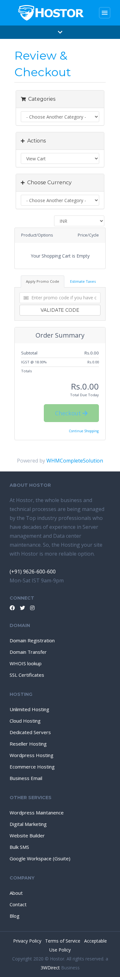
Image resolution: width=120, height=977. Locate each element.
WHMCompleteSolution (74, 460)
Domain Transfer (28, 652)
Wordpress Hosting (31, 755)
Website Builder (27, 835)
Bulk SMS (19, 847)
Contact (18, 904)
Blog (15, 916)
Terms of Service (63, 941)
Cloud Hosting (25, 721)
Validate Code (60, 310)
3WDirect (50, 968)
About (16, 893)
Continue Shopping (84, 431)
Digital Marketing (28, 824)
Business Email (26, 778)
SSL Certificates (27, 675)
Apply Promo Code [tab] (42, 281)
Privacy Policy (28, 941)
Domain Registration (32, 640)
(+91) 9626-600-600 (33, 571)
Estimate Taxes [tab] (83, 281)
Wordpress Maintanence (37, 812)
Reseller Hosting (28, 743)
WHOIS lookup (26, 663)
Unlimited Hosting (29, 709)
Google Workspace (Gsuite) (40, 858)
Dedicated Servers (30, 732)
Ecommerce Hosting (32, 766)
